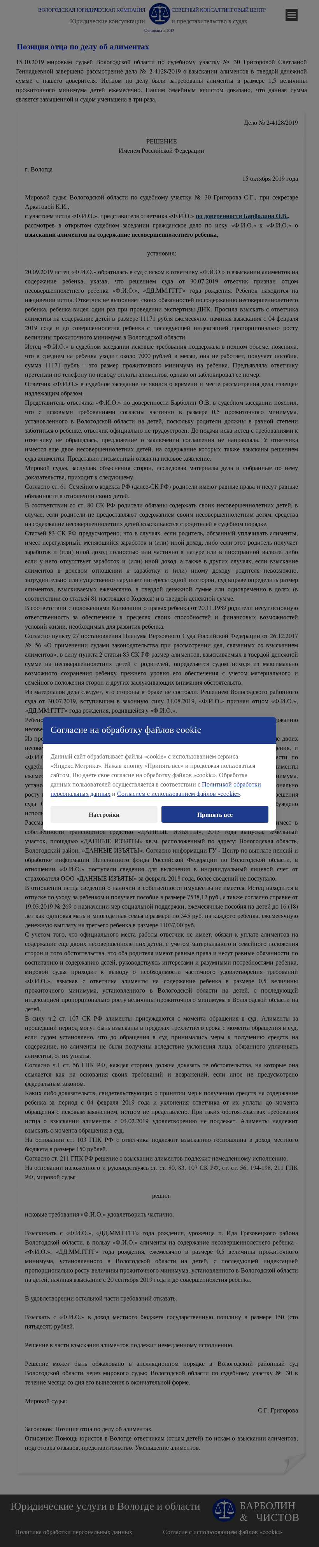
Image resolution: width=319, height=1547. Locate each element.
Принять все (215, 814)
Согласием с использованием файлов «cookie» (178, 793)
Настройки (104, 814)
